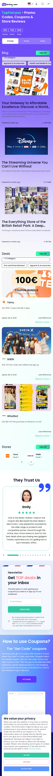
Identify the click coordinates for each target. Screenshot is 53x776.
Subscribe (25, 609)
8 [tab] (35, 555)
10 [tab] (40, 555)
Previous (22, 462)
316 (5, 30)
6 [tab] (30, 555)
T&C (37, 622)
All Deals (26, 679)
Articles (10, 41)
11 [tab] (42, 555)
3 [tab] (23, 555)
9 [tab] (37, 555)
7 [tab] (32, 555)
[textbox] (29, 3)
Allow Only (26, 769)
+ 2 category (9, 259)
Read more (42, 322)
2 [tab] (20, 555)
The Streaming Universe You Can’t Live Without (25, 164)
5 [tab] (27, 555)
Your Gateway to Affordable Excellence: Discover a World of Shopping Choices (25, 107)
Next (31, 462)
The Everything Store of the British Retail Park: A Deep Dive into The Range (24, 226)
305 (19, 30)
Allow (26, 755)
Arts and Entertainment (14, 265)
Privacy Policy (21, 623)
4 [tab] (25, 555)
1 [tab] (13, 555)
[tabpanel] (26, 518)
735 (12, 30)
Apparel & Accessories (14, 63)
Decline (26, 762)
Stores (26, 41)
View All (42, 53)
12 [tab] (45, 555)
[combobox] (30, 4)
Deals (42, 41)
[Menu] (48, 3)
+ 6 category (9, 58)
